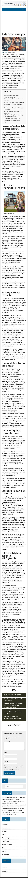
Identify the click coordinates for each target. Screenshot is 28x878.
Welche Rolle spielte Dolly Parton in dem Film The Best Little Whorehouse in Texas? (13, 705)
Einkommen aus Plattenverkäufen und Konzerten (13, 99)
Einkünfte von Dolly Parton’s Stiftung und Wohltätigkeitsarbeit (13, 115)
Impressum (4, 868)
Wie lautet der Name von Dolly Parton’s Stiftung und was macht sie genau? (13, 711)
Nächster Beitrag (13, 725)
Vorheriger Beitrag (15, 724)
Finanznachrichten (6, 828)
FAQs (5, 122)
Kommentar (7, 741)
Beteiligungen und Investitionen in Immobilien (12, 112)
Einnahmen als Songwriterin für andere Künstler (14, 105)
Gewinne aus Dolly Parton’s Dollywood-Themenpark (14, 108)
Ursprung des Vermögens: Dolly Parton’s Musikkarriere (12, 96)
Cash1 (6, 52)
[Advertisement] (14, 20)
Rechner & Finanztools (7, 844)
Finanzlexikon (5, 824)
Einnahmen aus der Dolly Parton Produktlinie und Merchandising (12, 119)
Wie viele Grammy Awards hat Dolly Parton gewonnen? (12, 695)
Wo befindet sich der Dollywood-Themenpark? (13, 699)
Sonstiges (4, 851)
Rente (3, 848)
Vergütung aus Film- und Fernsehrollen (14, 102)
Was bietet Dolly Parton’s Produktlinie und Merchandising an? (13, 718)
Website (6, 761)
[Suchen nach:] (14, 786)
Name (5, 752)
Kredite (3, 834)
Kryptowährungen (6, 838)
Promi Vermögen (5, 841)
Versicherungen (5, 854)
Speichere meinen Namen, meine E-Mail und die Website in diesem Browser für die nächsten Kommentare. (14, 767)
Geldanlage (4, 831)
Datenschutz (5, 871)
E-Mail (5, 757)
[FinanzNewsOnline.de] (14, 3)
